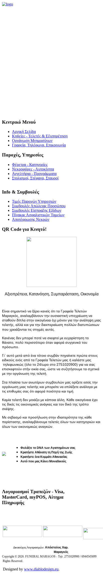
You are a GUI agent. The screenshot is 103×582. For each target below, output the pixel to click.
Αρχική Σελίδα (24, 131)
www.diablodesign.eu (41, 569)
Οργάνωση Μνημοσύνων (32, 140)
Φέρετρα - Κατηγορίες (30, 164)
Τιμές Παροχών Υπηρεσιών (34, 201)
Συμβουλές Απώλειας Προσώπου (39, 206)
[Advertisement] (51, 60)
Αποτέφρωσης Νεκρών (30, 219)
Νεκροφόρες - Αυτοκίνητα (33, 169)
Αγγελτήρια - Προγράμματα (34, 173)
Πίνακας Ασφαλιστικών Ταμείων (38, 215)
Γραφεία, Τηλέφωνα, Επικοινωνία (39, 145)
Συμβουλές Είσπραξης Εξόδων (36, 210)
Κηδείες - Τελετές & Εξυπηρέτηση (40, 136)
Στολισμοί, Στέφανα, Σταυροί (35, 178)
